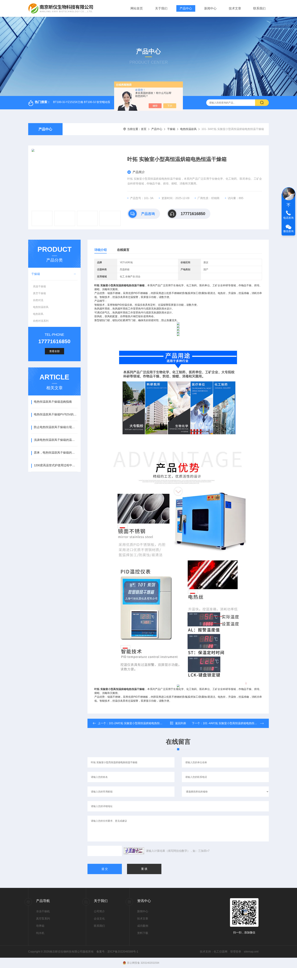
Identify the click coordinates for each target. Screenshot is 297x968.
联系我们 (259, 8)
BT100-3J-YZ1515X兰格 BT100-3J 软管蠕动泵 (81, 102)
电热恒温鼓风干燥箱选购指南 (53, 401)
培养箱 (40, 925)
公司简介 (99, 911)
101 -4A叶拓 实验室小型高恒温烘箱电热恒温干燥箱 (234, 723)
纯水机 (40, 933)
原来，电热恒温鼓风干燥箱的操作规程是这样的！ (55, 452)
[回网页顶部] (288, 205)
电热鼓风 (38, 313)
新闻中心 (210, 8)
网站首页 (136, 8)
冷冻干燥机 (43, 911)
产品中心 (186, 8)
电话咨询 (288, 217)
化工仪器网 (220, 951)
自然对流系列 (40, 320)
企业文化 (99, 918)
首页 (143, 129)
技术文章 (235, 8)
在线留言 (123, 250)
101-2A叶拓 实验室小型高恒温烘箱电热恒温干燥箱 (140, 723)
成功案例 (142, 925)
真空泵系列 (43, 918)
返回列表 (180, 723)
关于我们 (161, 8)
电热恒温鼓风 (188, 129)
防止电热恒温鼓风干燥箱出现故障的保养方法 (55, 427)
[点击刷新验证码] (134, 850)
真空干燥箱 (39, 293)
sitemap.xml (251, 951)
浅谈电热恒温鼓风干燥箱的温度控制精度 (55, 440)
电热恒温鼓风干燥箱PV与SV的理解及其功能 (55, 414)
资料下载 (142, 933)
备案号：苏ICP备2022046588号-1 (117, 951)
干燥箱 (171, 129)
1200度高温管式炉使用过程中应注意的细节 (55, 465)
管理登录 (235, 951)
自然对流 (38, 300)
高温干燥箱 (39, 286)
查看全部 (54, 351)
